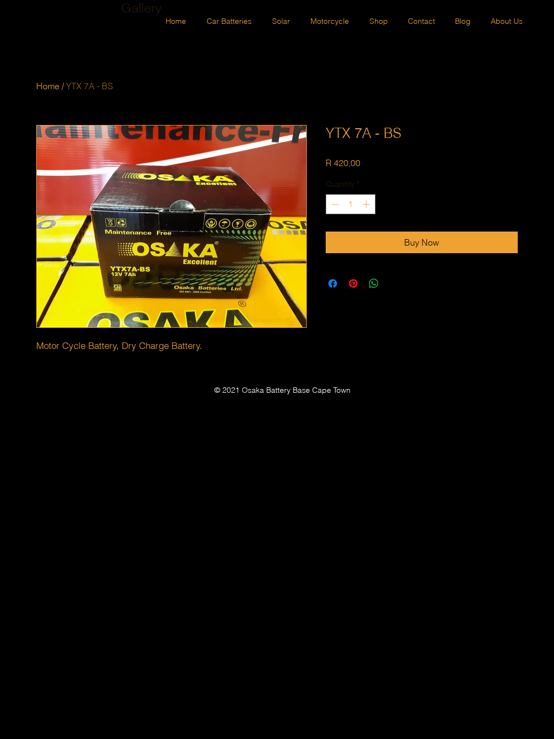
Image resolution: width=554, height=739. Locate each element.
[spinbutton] (350, 204)
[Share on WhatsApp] (373, 283)
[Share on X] (394, 283)
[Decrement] (334, 204)
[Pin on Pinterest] (353, 283)
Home (48, 86)
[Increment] (367, 204)
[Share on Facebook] (332, 283)
